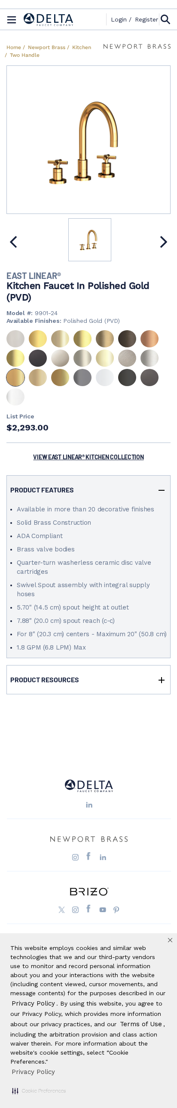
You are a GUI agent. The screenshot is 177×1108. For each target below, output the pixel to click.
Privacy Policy (33, 1072)
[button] (38, 1091)
